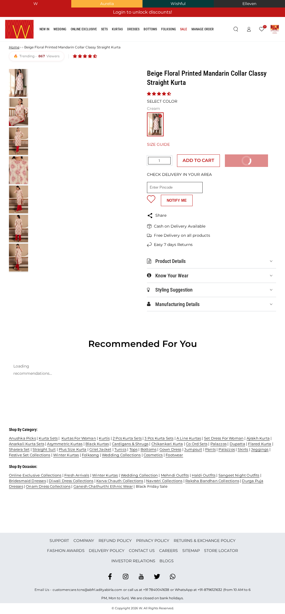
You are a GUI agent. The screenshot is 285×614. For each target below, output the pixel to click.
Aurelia (107, 3)
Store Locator (221, 550)
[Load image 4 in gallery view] (18, 170)
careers (168, 550)
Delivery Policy (106, 550)
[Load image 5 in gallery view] (18, 199)
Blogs (166, 560)
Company (83, 540)
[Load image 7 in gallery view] (18, 258)
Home (14, 47)
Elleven (249, 3)
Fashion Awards (66, 550)
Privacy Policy (152, 540)
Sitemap (191, 550)
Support (59, 540)
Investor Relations (133, 560)
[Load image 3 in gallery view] (18, 141)
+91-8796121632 (210, 590)
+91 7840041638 (156, 590)
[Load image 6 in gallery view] (18, 229)
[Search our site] (235, 29)
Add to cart (198, 160)
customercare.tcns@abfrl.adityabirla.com (87, 590)
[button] (85, 56)
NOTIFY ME (177, 200)
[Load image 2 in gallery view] (18, 112)
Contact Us (142, 550)
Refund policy (115, 540)
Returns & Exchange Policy (204, 540)
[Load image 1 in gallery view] (18, 83)
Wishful (178, 3)
